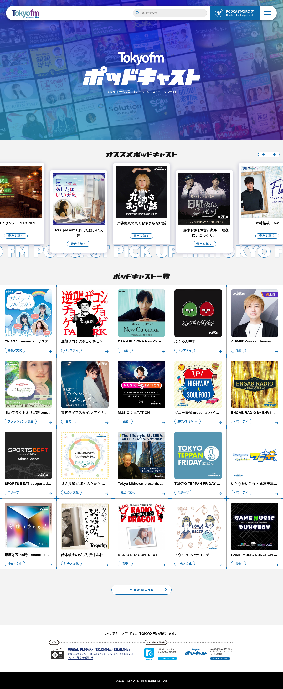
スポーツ (13, 492)
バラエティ (71, 350)
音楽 (125, 350)
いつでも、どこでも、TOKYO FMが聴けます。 (141, 633)
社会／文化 (15, 350)
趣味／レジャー (187, 421)
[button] (263, 154)
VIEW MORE (141, 590)
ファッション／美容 (20, 421)
